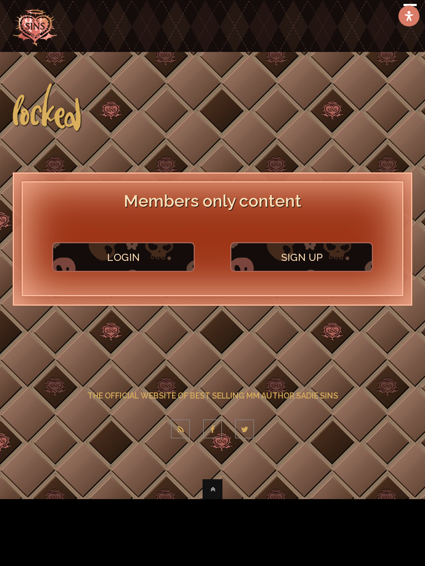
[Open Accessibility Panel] (408, 16)
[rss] (180, 429)
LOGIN (123, 257)
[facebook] (212, 429)
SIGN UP (302, 257)
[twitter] (244, 429)
